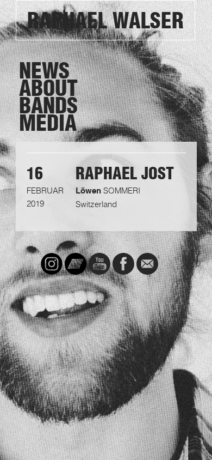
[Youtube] (99, 264)
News (44, 71)
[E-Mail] (147, 264)
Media (48, 123)
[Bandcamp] (75, 264)
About (48, 88)
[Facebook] (123, 264)
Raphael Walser (105, 20)
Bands (48, 105)
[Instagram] (52, 264)
